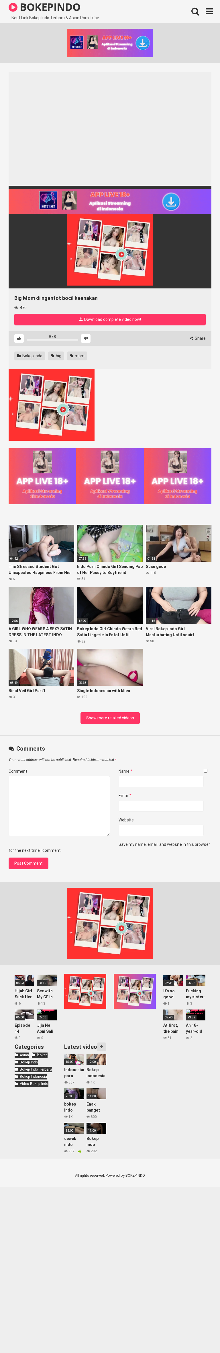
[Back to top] (201, 1336)
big (58, 356)
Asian (24, 1055)
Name (125, 771)
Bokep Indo (31, 356)
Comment (18, 771)
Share (200, 338)
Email (125, 795)
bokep (42, 1055)
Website (126, 820)
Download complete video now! (112, 319)
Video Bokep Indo (34, 1083)
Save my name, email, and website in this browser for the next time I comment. (109, 847)
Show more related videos (110, 718)
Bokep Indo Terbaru (36, 1069)
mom (79, 356)
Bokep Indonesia (33, 1076)
